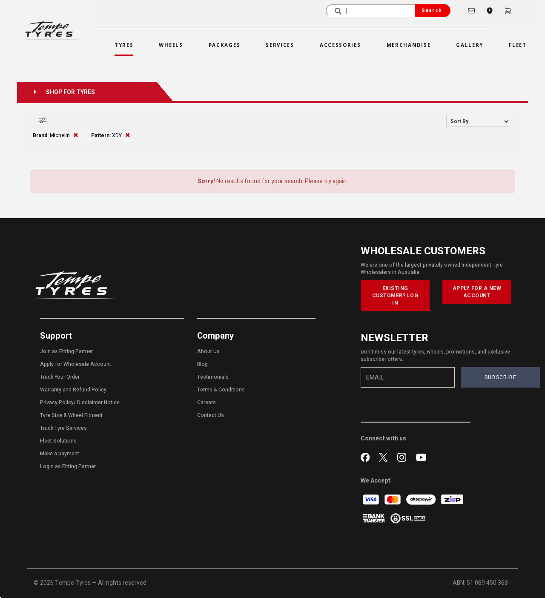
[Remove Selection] (75, 135)
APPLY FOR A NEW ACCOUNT (477, 292)
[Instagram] (403, 456)
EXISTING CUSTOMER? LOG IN (395, 296)
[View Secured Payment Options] (407, 518)
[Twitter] (385, 456)
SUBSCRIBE (501, 377)
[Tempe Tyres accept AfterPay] (421, 499)
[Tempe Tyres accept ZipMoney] (452, 499)
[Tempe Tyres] (50, 30)
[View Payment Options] (374, 518)
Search (432, 10)
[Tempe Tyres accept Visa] (371, 499)
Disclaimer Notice (98, 402)
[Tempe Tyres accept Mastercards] (393, 499)
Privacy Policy (57, 402)
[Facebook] (367, 456)
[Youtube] (421, 456)
